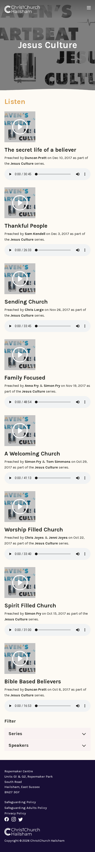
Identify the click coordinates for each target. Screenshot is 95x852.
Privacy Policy (15, 813)
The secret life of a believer (40, 149)
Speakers (18, 745)
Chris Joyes (34, 537)
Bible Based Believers (32, 681)
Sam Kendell (35, 234)
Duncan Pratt (36, 158)
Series (15, 733)
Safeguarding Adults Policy (25, 808)
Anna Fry (32, 386)
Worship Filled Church (33, 529)
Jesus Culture (22, 163)
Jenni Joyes (58, 537)
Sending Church (26, 301)
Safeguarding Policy (20, 802)
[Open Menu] (89, 7)
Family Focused (24, 377)
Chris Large (34, 310)
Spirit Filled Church (30, 605)
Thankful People (26, 225)
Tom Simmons (58, 461)
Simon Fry (52, 386)
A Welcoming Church (32, 453)
